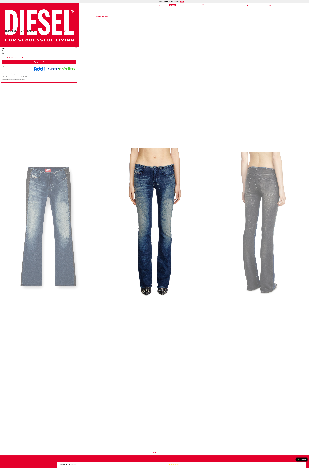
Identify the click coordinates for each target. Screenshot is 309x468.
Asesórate (303, 459)
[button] (76, 48)
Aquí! (165, 1)
